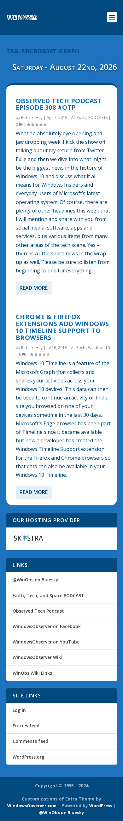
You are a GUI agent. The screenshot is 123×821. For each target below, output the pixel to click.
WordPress (100, 805)
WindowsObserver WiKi (37, 657)
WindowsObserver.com (31, 805)
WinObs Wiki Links (32, 673)
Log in (19, 710)
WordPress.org (28, 757)
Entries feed (26, 726)
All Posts (78, 117)
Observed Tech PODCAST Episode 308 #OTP (59, 104)
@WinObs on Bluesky (35, 580)
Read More (34, 287)
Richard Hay (32, 117)
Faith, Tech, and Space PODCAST (48, 595)
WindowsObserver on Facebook (47, 626)
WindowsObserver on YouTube (46, 642)
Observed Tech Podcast (38, 611)
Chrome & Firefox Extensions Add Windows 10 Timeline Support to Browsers (62, 326)
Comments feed (30, 741)
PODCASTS (98, 117)
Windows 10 (99, 347)
